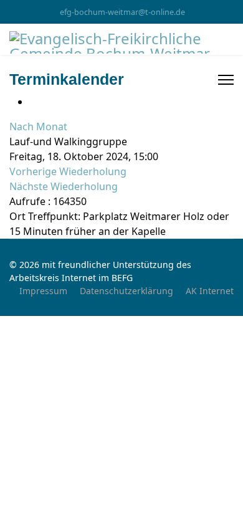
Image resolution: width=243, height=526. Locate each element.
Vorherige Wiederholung (67, 171)
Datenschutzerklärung (126, 291)
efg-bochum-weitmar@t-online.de (122, 12)
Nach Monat (38, 126)
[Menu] (226, 79)
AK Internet (210, 291)
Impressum (43, 291)
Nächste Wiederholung (63, 186)
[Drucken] (33, 101)
